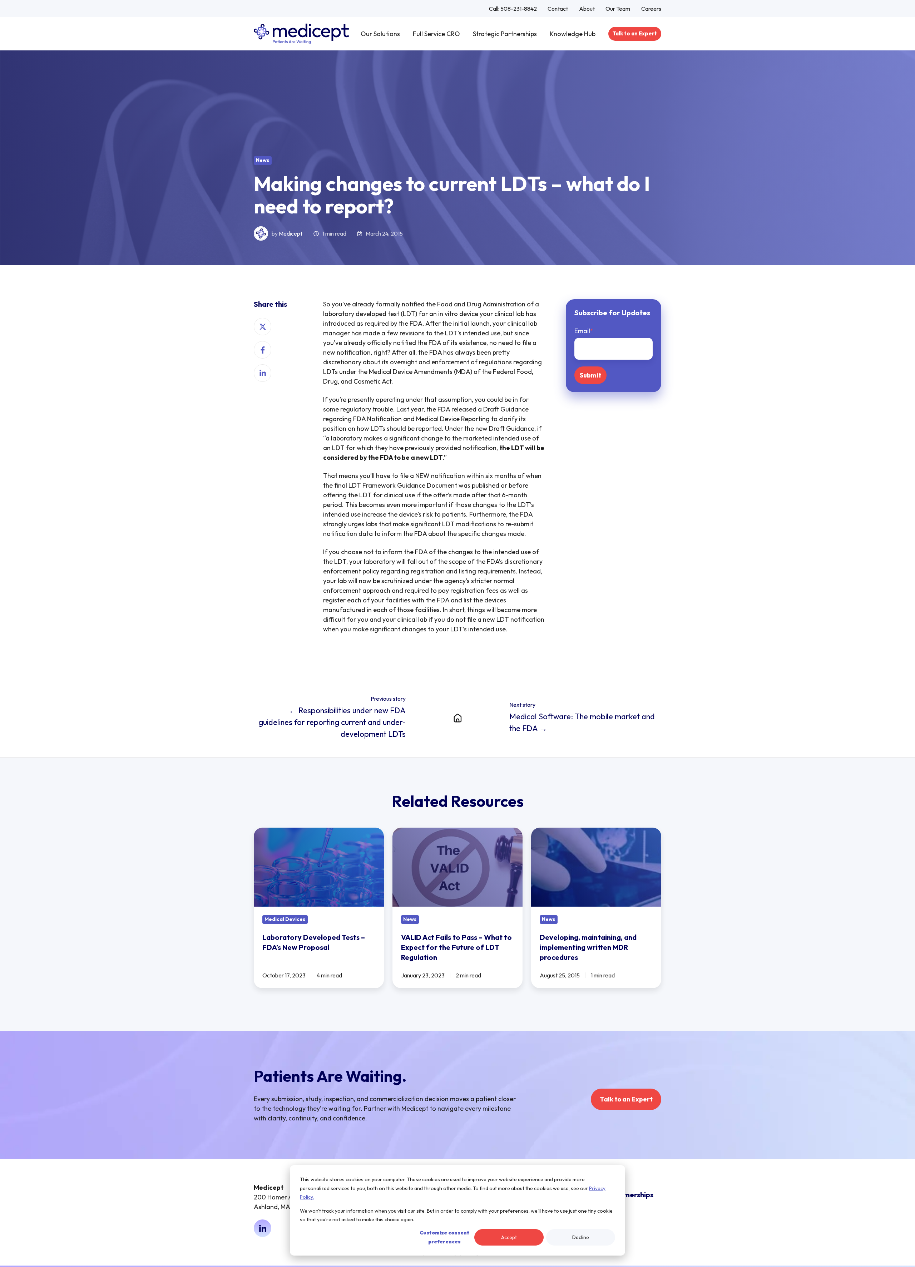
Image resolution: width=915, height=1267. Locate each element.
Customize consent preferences (444, 1237)
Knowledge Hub (572, 34)
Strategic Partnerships (505, 34)
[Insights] (457, 717)
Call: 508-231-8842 (513, 8)
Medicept (290, 233)
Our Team (617, 8)
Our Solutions (380, 34)
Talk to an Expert (635, 33)
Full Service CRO (436, 34)
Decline (580, 1237)
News (262, 160)
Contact (558, 8)
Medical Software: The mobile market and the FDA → (582, 722)
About (587, 8)
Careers (651, 8)
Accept (509, 1237)
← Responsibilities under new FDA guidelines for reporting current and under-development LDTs (332, 722)
